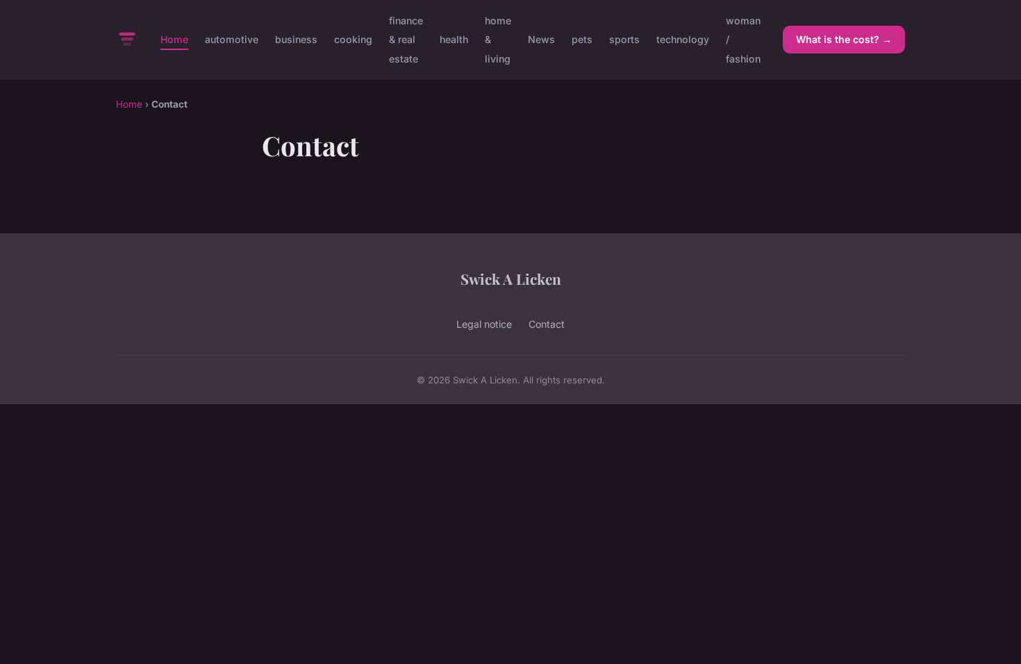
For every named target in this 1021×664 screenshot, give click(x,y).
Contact (547, 324)
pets (582, 39)
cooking (353, 39)
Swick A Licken (510, 278)
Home (174, 39)
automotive (231, 39)
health (454, 39)
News (541, 39)
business (296, 39)
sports (624, 39)
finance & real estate (406, 39)
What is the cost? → (844, 39)
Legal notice (484, 324)
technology (682, 39)
